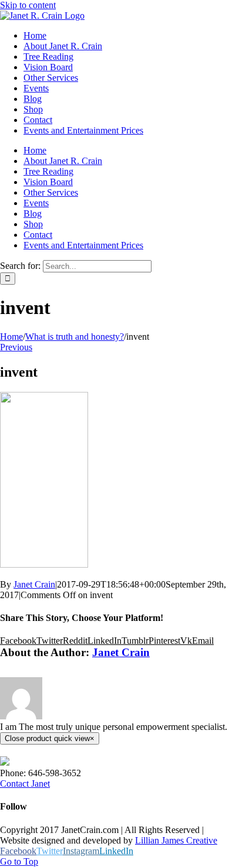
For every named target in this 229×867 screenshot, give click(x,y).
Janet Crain (34, 584)
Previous (16, 347)
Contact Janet (25, 784)
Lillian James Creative (176, 840)
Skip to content (28, 5)
